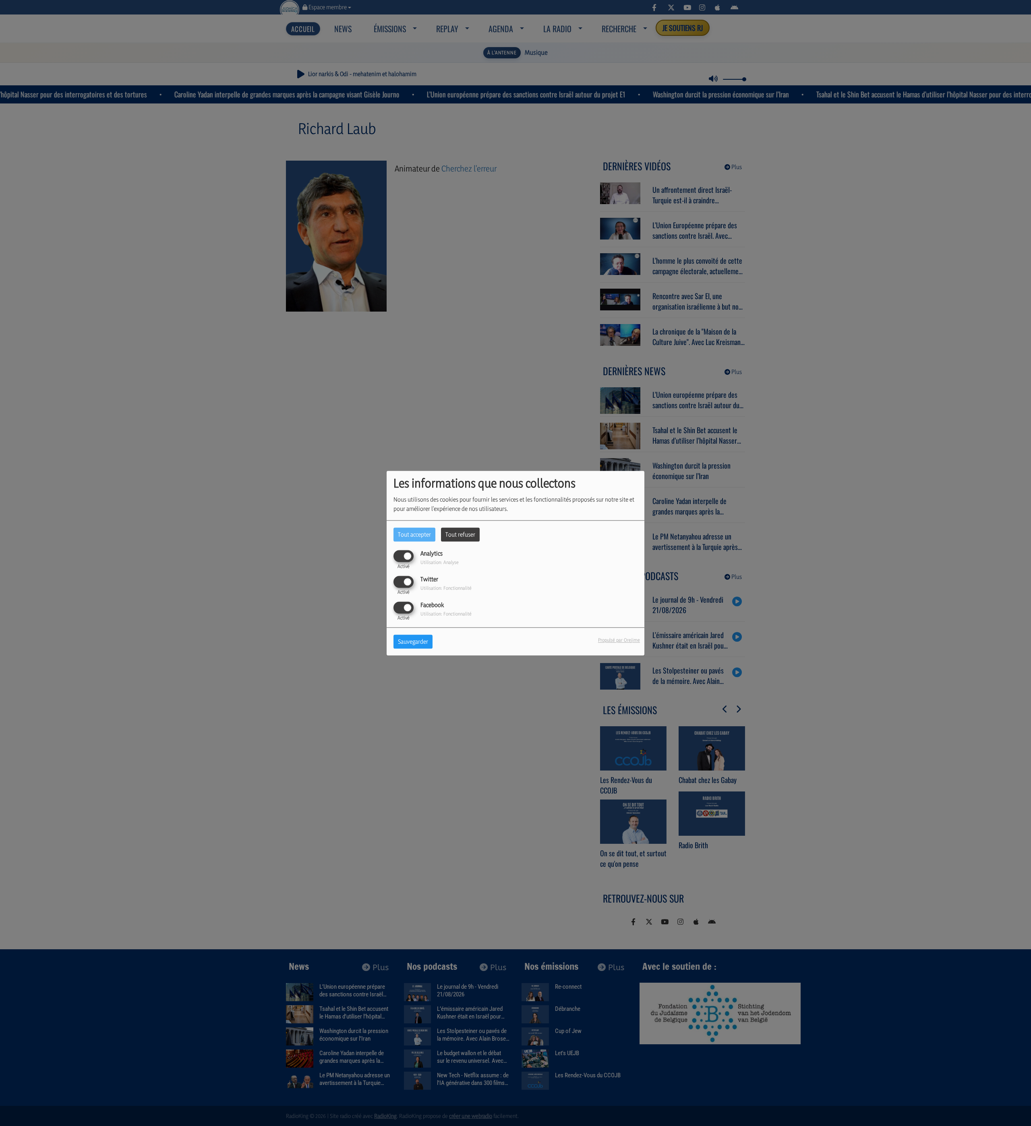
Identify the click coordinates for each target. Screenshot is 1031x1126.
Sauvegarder (413, 641)
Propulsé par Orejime (619, 640)
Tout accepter (414, 534)
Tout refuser (460, 534)
